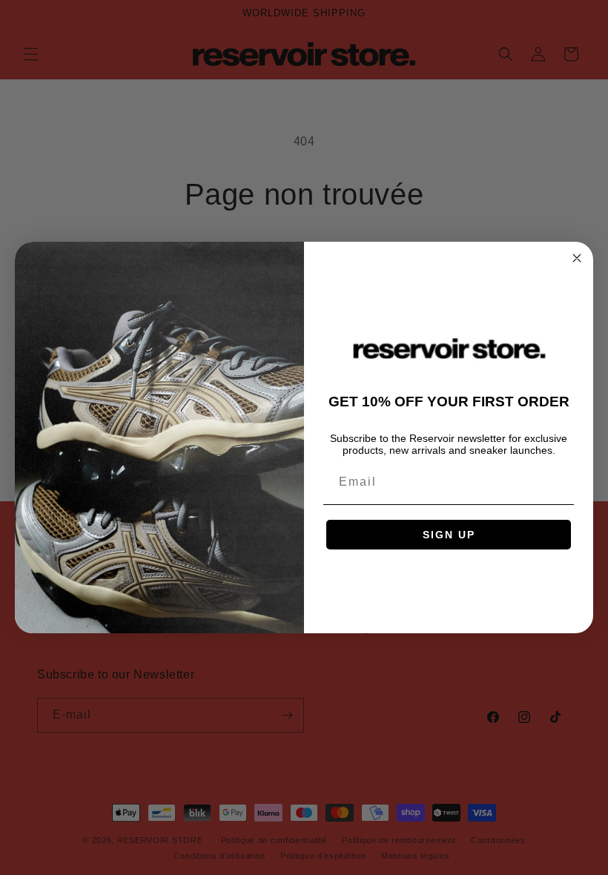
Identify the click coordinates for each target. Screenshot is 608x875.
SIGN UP (449, 535)
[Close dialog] (577, 258)
